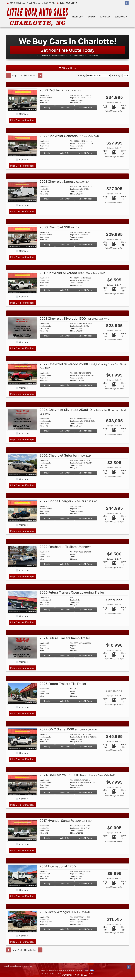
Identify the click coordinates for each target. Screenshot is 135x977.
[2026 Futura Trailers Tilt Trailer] (22, 693)
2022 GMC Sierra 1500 (68, 729)
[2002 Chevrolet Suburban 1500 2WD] (22, 465)
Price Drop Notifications (22, 120)
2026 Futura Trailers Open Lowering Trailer (72, 592)
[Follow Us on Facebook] (127, 3)
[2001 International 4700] (22, 875)
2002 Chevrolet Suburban (65, 455)
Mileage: (73, 103)
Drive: (42, 103)
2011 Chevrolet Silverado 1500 (72, 273)
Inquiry (47, 107)
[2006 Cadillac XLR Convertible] (22, 99)
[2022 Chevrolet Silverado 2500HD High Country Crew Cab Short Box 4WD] (22, 373)
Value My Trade (85, 107)
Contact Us (19, 966)
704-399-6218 (68, 3)
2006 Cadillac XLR (60, 90)
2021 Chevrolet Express (64, 181)
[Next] (40, 75)
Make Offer (64, 107)
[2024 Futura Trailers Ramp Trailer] (22, 647)
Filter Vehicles (68, 68)
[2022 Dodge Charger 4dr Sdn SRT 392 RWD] (22, 510)
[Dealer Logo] (37, 16)
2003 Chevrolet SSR (60, 227)
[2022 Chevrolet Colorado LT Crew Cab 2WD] (22, 145)
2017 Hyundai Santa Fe (66, 821)
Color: (42, 100)
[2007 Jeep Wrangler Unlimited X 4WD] (22, 921)
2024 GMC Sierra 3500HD (77, 775)
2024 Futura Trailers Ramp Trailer (65, 638)
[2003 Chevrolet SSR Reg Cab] (22, 236)
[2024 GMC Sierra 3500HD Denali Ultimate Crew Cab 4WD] (22, 784)
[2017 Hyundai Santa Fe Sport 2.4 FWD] (22, 830)
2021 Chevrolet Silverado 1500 (74, 318)
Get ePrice (114, 600)
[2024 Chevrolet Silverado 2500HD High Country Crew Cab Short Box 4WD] (22, 419)
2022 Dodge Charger (69, 501)
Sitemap (71, 970)
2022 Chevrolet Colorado (69, 136)
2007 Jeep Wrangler (65, 912)
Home (6, 966)
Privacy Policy (28, 966)
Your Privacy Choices (82, 970)
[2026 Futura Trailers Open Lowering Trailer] (22, 602)
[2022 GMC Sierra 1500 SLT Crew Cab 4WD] (22, 739)
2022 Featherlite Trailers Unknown (65, 547)
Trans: (72, 100)
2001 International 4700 (58, 866)
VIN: (72, 95)
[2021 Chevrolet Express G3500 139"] (22, 191)
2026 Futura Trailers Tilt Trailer (63, 684)
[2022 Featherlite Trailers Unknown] (22, 556)
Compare (23, 114)
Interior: (43, 98)
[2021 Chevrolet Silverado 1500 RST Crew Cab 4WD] (22, 328)
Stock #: (43, 95)
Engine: (73, 98)
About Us (12, 966)
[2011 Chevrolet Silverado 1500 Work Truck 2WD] (22, 282)
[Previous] (8, 75)
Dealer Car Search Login (49, 970)
